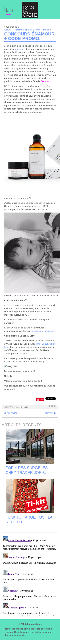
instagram (49, 331)
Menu (8, 10)
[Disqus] (30, 575)
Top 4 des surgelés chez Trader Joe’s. (27, 470)
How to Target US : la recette (29, 519)
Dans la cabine (30, 10)
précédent (12, 413)
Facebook (36, 331)
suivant (49, 413)
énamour (19, 49)
